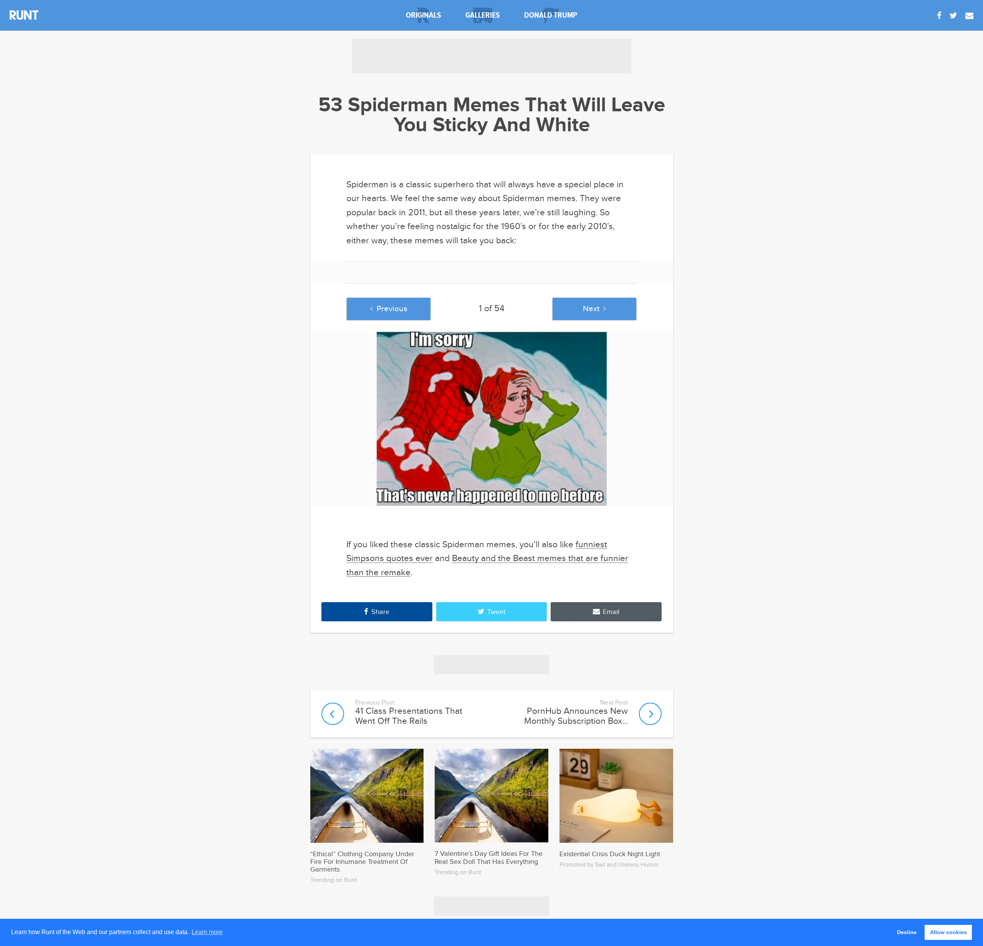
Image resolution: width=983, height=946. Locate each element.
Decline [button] (907, 932)
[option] (491, 419)
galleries (482, 15)
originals (423, 15)
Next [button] (591, 309)
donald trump (550, 15)
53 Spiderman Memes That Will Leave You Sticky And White (491, 115)
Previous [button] (392, 309)
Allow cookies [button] (948, 932)
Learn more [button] (207, 932)
